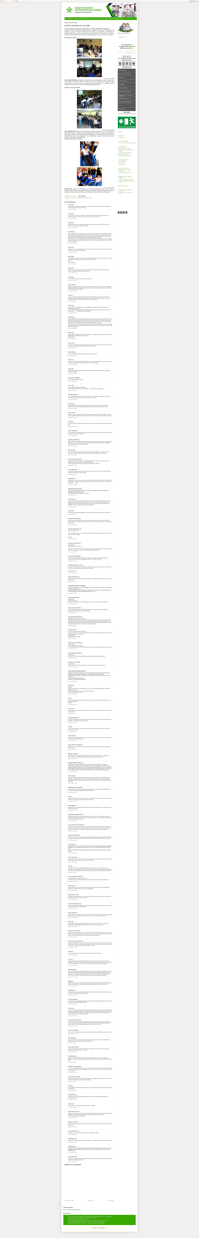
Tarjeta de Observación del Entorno (126, 179)
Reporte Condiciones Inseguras (125, 155)
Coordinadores (122, 137)
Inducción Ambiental (123, 159)
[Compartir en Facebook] (83, 196)
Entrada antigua (111, 1200)
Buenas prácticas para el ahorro (125, 172)
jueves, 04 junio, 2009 (72, 209)
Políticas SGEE (121, 162)
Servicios (106, 18)
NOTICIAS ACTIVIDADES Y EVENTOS (86, 197)
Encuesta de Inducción (123, 141)
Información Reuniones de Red (125, 152)
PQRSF (120, 131)
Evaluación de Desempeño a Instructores (127, 142)
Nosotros (72, 18)
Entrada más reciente (69, 1200)
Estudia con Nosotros (89, 18)
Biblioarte (118, 18)
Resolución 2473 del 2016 (124, 168)
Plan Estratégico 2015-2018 (124, 148)
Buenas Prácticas (122, 164)
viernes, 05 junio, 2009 (72, 792)
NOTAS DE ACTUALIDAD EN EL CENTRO (74, 197)
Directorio (99, 18)
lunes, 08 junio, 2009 (72, 1042)
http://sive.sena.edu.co (123, 185)
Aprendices (79, 18)
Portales (112, 18)
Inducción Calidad (122, 146)
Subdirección (121, 135)
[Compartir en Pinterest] (84, 196)
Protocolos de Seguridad (123, 154)
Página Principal (90, 1200)
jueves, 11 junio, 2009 (72, 1161)
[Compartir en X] (81, 196)
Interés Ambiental (122, 161)
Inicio (67, 18)
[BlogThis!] (80, 196)
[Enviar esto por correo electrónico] (79, 196)
